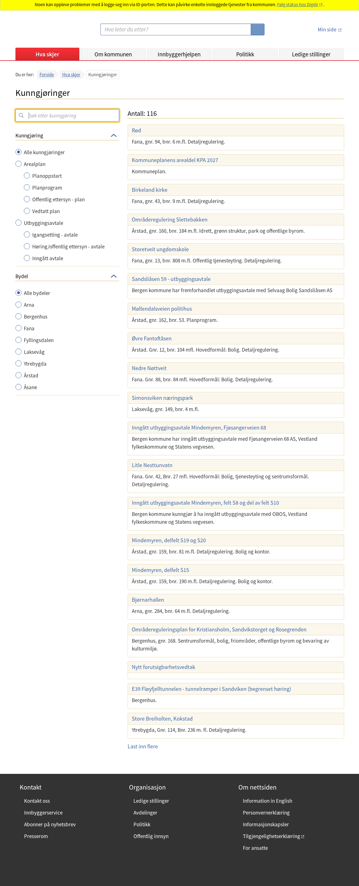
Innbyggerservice (43, 812)
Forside (47, 74)
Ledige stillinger (311, 54)
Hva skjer (47, 54)
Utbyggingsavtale (43, 223)
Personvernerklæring (266, 812)
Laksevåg (34, 352)
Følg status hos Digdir (297, 5)
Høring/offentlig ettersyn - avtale (68, 246)
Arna (29, 304)
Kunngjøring (29, 135)
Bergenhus (35, 316)
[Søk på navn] (21, 115)
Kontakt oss (37, 800)
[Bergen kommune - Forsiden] (38, 32)
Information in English (267, 800)
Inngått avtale (47, 258)
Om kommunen (113, 54)
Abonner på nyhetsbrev (50, 824)
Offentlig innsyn (151, 836)
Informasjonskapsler (266, 824)
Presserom (36, 836)
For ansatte (255, 848)
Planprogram (47, 187)
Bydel (21, 276)
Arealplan (34, 164)
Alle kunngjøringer (44, 152)
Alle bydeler (37, 293)
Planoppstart (47, 175)
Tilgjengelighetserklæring (271, 836)
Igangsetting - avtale (55, 234)
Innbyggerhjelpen (179, 54)
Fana (29, 328)
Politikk (245, 54)
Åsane (30, 387)
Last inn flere (143, 746)
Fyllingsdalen (39, 340)
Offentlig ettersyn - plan (58, 199)
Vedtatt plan (46, 211)
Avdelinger (145, 812)
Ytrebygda (35, 363)
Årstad (31, 375)
